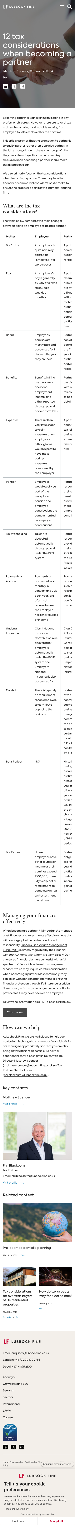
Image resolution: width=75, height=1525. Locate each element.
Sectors (8, 1397)
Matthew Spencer (26, 1060)
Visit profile (10, 1103)
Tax (5, 77)
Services (8, 1390)
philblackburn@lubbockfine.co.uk (25, 1075)
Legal (5, 1462)
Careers (8, 1417)
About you (9, 1377)
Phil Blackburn (22, 1070)
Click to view (15, 1012)
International (11, 1404)
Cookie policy (31, 1462)
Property (7, 1317)
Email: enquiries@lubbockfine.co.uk (26, 1353)
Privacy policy (16, 1462)
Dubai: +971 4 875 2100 (17, 1366)
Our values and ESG (15, 1383)
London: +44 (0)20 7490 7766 (21, 1359)
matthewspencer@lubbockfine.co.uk (28, 1065)
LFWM (7, 1410)
